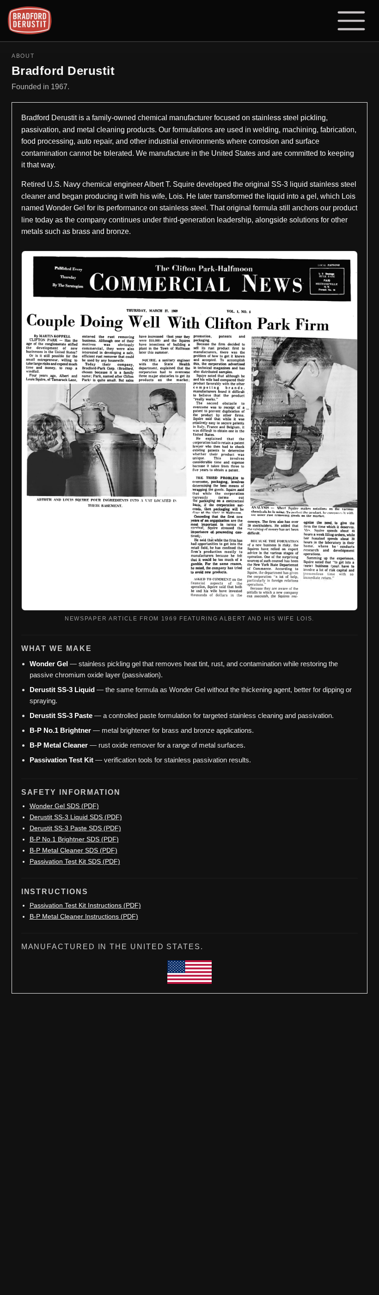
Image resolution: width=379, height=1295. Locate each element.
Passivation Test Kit (61, 760)
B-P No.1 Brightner (60, 730)
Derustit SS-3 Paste (61, 715)
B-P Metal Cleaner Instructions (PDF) (84, 916)
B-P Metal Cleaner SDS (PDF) (73, 850)
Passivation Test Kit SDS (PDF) (75, 861)
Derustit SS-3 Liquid (62, 690)
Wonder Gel (49, 664)
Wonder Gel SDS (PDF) (64, 806)
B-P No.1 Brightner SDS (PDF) (74, 839)
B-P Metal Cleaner (59, 745)
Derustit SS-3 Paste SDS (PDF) (75, 828)
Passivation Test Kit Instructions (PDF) (85, 905)
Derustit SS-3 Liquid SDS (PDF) (76, 817)
